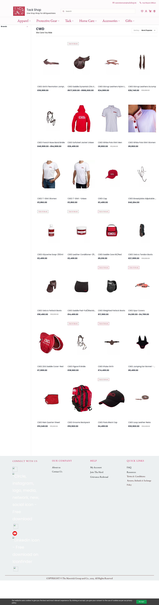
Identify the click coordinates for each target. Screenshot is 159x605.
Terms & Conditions (136, 476)
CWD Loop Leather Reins (139, 422)
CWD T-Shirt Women (47, 198)
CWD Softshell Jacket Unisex (81, 142)
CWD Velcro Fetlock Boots (49, 310)
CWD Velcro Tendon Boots (140, 254)
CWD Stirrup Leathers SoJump (142, 86)
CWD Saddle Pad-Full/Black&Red (81, 310)
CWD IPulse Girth (105, 366)
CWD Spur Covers (136, 310)
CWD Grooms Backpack (79, 422)
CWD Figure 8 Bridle (77, 366)
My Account (96, 467)
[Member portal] (146, 11)
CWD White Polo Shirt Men (110, 142)
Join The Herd (96, 472)
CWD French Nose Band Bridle (51, 142)
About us (56, 467)
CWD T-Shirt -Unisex (77, 198)
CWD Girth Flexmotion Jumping (51, 86)
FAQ (129, 467)
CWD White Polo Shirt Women (142, 142)
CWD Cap (102, 198)
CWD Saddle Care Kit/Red (110, 254)
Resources (131, 472)
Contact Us (57, 471)
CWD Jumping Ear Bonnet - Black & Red (142, 366)
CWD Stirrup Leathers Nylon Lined (112, 86)
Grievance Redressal (99, 476)
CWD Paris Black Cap (107, 422)
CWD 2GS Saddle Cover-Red (50, 366)
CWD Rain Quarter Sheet (48, 422)
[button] (142, 11)
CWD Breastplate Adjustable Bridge (142, 198)
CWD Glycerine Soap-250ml (50, 254)
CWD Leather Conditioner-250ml (81, 254)
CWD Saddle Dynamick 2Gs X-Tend (81, 86)
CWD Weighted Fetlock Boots (111, 310)
